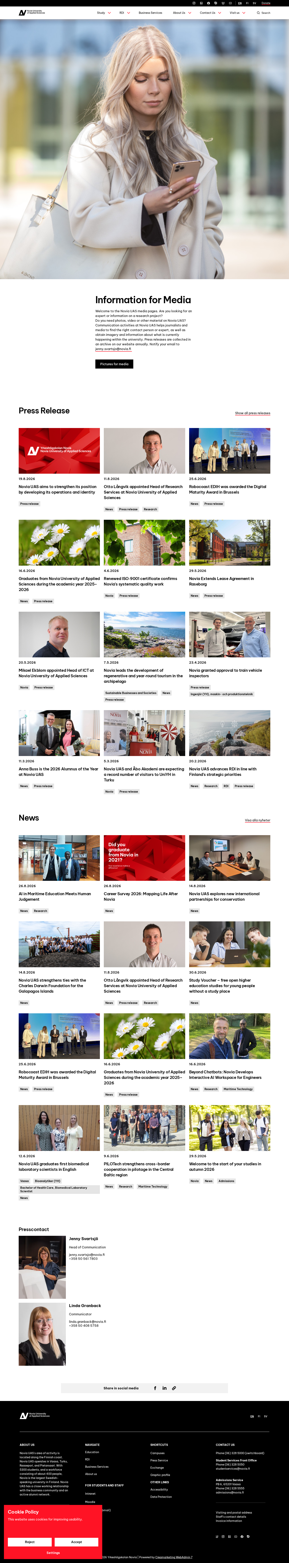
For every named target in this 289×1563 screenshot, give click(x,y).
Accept (76, 1542)
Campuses (157, 1453)
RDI (122, 13)
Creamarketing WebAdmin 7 (173, 1557)
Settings (53, 1553)
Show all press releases (252, 413)
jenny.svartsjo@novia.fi (113, 349)
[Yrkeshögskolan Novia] (32, 13)
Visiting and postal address (234, 1512)
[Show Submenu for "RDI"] (128, 12)
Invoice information (229, 1521)
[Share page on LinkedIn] (164, 1388)
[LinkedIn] (201, 3)
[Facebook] (208, 3)
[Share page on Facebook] (155, 1388)
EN (240, 3)
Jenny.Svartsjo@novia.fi (87, 1255)
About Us (179, 13)
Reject (29, 1542)
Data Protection (161, 1497)
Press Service (159, 1460)
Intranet (90, 1493)
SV (254, 3)
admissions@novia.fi (230, 1492)
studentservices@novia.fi (233, 1468)
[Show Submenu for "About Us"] (189, 12)
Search (265, 12)
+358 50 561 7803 (83, 1259)
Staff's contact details (231, 1517)
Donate (266, 3)
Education (92, 1452)
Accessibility (159, 1489)
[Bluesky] (223, 3)
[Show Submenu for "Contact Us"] (219, 12)
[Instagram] (194, 3)
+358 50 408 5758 (83, 1326)
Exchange (157, 1467)
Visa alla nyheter (257, 820)
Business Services (150, 13)
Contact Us (207, 13)
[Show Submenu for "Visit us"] (243, 12)
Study (101, 13)
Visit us (234, 13)
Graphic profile (160, 1475)
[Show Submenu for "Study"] (109, 12)
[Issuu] (216, 3)
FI (247, 3)
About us (91, 1474)
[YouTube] (230, 3)
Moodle (90, 1502)
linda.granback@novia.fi (87, 1322)
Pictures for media (114, 364)
